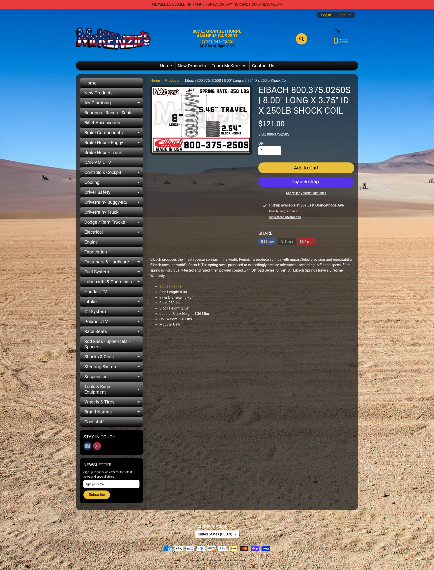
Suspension (113, 378)
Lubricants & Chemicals (113, 283)
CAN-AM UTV (97, 162)
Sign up (344, 15)
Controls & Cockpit (113, 173)
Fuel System (113, 273)
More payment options (306, 193)
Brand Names (113, 413)
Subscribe (97, 495)
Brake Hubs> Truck (103, 152)
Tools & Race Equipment (113, 389)
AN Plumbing (113, 104)
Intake (113, 303)
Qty (261, 143)
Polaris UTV (113, 322)
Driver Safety (113, 193)
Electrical (113, 233)
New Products (192, 65)
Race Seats (113, 332)
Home (166, 65)
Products (172, 80)
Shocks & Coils (113, 358)
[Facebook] (87, 446)
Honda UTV (95, 291)
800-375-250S (171, 286)
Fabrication (95, 252)
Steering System (113, 368)
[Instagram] (97, 446)
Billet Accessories (102, 122)
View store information (285, 217)
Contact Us (263, 65)
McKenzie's (215, 560)
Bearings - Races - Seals (108, 112)
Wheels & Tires (113, 403)
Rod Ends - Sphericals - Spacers (107, 344)
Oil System (113, 313)
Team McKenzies (229, 65)
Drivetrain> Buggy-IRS (113, 203)
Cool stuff (94, 422)
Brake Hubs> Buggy (113, 144)
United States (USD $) (215, 534)
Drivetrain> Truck (101, 212)
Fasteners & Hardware (113, 263)
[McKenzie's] (113, 38)
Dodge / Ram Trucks (113, 223)
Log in (326, 15)
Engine (91, 242)
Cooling (113, 183)
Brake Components (113, 134)
